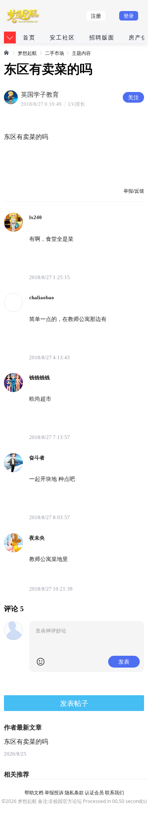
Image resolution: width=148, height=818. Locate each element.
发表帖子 (74, 703)
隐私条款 (74, 792)
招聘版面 (101, 37)
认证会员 (94, 792)
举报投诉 (54, 792)
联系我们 (114, 792)
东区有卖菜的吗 (26, 741)
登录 (129, 15)
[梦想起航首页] (6, 52)
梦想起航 (27, 53)
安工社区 (62, 37)
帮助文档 (33, 792)
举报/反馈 (134, 191)
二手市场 (54, 53)
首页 (29, 37)
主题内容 (81, 53)
